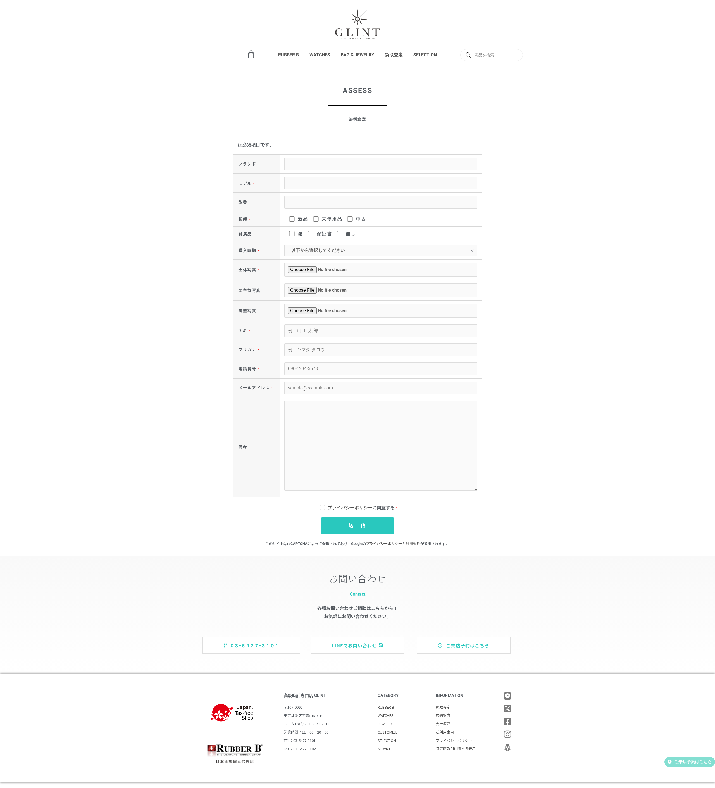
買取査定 (394, 55)
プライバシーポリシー (350, 507)
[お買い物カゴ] (251, 54)
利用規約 (413, 544)
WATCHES (319, 55)
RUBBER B (288, 55)
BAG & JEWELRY (357, 55)
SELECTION (425, 55)
